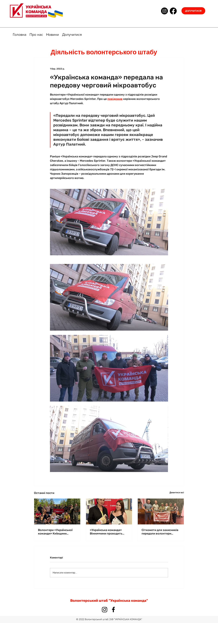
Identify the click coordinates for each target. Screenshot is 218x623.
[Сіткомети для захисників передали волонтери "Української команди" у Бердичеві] (161, 511)
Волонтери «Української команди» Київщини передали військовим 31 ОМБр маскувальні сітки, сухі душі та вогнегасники (56, 531)
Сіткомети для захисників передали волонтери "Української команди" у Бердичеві (160, 531)
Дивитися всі (176, 492)
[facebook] (173, 11)
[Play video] (109, 222)
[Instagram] (164, 11)
